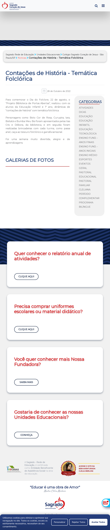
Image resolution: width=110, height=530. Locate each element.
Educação (86, 116)
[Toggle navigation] (103, 5)
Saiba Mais (26, 382)
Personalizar (59, 522)
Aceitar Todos (98, 522)
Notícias (22, 58)
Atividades (86, 107)
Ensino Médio (88, 155)
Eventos (85, 163)
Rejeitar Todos (78, 522)
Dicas (82, 112)
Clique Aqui (26, 276)
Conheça (26, 435)
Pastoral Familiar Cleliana (85, 185)
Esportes (85, 159)
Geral (83, 168)
